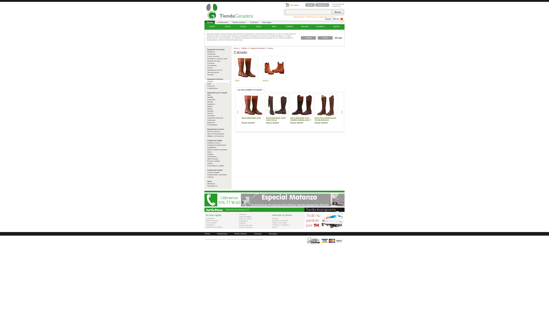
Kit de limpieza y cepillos (215, 166)
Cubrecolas (211, 120)
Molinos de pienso (212, 220)
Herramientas (212, 65)
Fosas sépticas (211, 223)
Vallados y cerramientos (215, 136)
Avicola (227, 26)
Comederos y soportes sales (217, 59)
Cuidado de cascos (214, 143)
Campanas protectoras (215, 118)
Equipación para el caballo (217, 93)
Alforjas (209, 109)
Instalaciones (222, 22)
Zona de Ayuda (337, 4)
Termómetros (212, 156)
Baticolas (210, 111)
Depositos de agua (213, 61)
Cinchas (210, 113)
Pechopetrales (212, 125)
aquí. (240, 40)
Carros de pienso (213, 56)
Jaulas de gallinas (245, 216)
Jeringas (210, 154)
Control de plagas (213, 172)
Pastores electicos (213, 131)
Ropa (209, 84)
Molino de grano (212, 159)
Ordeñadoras (210, 225)
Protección (211, 86)
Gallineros (242, 223)
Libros (209, 152)
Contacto (275, 218)
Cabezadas (211, 99)
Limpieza (210, 177)
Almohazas (211, 184)
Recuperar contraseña (280, 220)
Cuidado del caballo (214, 140)
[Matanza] (293, 206)
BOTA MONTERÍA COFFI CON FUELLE (276, 119)
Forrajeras (211, 63)
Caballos (244, 48)
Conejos (243, 26)
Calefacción (211, 54)
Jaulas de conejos (245, 219)
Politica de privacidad (279, 223)
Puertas (210, 68)
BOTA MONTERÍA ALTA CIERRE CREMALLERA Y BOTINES (300, 120)
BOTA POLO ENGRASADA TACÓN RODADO (325, 119)
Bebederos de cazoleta (214, 227)
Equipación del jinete (257, 48)
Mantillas (210, 97)
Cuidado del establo (214, 170)
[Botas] (246, 67)
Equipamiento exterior (215, 129)
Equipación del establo (216, 49)
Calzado (210, 81)
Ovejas (258, 26)
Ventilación (242, 214)
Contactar (335, 6)
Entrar (310, 5)
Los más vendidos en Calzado (249, 90)
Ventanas (210, 75)
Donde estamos (239, 22)
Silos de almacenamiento (215, 134)
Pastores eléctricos (245, 227)
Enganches (211, 122)
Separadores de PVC (214, 70)
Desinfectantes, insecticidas (217, 175)
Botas (237, 81)
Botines (266, 81)
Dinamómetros (212, 186)
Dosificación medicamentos (216, 145)
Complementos (212, 88)
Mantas (209, 106)
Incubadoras (210, 218)
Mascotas (305, 26)
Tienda (210, 22)
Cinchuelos (211, 115)
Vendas (209, 163)
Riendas (210, 102)
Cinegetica (320, 26)
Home (236, 48)
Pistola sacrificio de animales (217, 149)
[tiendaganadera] (232, 10)
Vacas (274, 26)
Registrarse (322, 5)
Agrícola (336, 26)
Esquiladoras (211, 147)
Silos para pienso (213, 72)
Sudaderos (211, 104)
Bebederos (211, 52)
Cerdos (212, 26)
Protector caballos (213, 161)
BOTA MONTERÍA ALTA (251, 118)
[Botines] (274, 67)
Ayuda (274, 227)
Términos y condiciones (280, 225)
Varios (209, 181)
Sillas (209, 95)
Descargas (266, 22)
